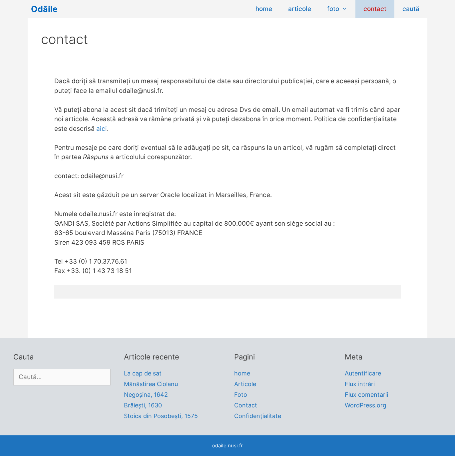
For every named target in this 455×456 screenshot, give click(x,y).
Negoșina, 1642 (146, 394)
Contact (245, 405)
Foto (240, 394)
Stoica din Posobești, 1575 (161, 415)
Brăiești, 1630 (143, 405)
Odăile (44, 9)
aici (101, 128)
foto (333, 9)
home (263, 9)
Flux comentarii (366, 394)
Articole (245, 383)
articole (299, 9)
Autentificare (363, 373)
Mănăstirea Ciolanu (151, 383)
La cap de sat (143, 373)
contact (374, 9)
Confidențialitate (257, 415)
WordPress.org (365, 405)
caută (410, 9)
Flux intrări (360, 383)
